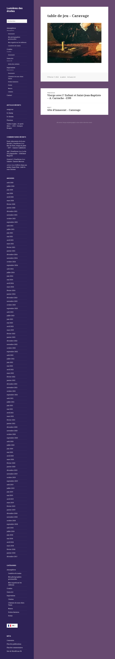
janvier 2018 (11, 553)
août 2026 (10, 183)
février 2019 (11, 506)
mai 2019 (10, 495)
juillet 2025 (10, 229)
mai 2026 (10, 193)
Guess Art (10, 59)
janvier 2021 (11, 423)
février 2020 (11, 463)
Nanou (10, 88)
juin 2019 (10, 492)
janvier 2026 (11, 208)
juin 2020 (10, 449)
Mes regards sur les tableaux (17, 42)
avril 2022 (10, 370)
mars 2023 (10, 330)
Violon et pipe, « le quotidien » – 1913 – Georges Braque (15, 126)
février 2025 (11, 247)
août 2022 (10, 355)
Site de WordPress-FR (14, 651)
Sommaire (11, 34)
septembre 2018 (12, 524)
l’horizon (10, 120)
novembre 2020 (12, 431)
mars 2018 (10, 546)
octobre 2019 (11, 477)
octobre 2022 (11, 348)
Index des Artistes (13, 64)
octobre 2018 (11, 521)
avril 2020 (10, 456)
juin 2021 (10, 405)
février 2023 (11, 334)
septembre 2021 (12, 395)
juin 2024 (10, 276)
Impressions (11, 69)
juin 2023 (10, 319)
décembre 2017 (12, 557)
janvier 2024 (11, 294)
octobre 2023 (11, 305)
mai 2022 (10, 366)
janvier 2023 (11, 337)
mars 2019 (10, 503)
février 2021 (11, 420)
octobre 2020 (11, 434)
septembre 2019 (12, 481)
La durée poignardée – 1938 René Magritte (17, 153)
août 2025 (10, 226)
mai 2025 (10, 236)
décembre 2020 (12, 427)
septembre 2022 (12, 352)
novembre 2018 (12, 517)
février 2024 (11, 290)
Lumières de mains (14, 46)
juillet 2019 (10, 488)
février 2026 (11, 204)
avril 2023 (10, 326)
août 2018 (10, 528)
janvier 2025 (11, 251)
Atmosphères (11, 29)
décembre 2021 (12, 384)
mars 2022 (10, 373)
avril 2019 (10, 499)
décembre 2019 (12, 470)
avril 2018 (10, 542)
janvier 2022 (11, 380)
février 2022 (11, 377)
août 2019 (10, 485)
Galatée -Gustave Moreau (15, 161)
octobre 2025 (11, 219)
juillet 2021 (10, 402)
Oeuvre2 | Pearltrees (14, 159)
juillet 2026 (10, 186)
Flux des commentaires (15, 648)
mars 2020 (10, 459)
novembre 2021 (12, 388)
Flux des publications (14, 644)
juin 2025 (10, 233)
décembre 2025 (12, 211)
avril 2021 (10, 413)
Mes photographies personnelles (14, 38)
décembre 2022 (12, 341)
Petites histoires (13, 82)
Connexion (10, 640)
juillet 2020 (10, 445)
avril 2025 (10, 240)
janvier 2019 (11, 510)
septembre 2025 (12, 222)
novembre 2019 (12, 474)
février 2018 (11, 549)
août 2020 (10, 441)
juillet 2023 (10, 316)
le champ (10, 113)
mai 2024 (10, 280)
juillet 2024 (10, 272)
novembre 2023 (12, 301)
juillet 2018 (10, 531)
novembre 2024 (12, 258)
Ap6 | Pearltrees (12, 151)
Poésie (10, 85)
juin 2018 (10, 535)
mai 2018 (10, 539)
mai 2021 (10, 409)
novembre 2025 (12, 215)
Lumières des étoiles (15, 9)
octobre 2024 (11, 262)
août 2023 (10, 312)
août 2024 (10, 269)
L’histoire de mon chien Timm (15, 77)
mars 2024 (10, 287)
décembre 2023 (12, 298)
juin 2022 (10, 362)
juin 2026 (10, 190)
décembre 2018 (12, 513)
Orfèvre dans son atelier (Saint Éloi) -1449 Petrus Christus (17, 167)
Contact (9, 95)
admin (64, 77)
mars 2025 (10, 244)
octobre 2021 (11, 391)
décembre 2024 (12, 254)
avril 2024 (10, 283)
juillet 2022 (10, 359)
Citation (10, 92)
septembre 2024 (12, 265)
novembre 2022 (12, 344)
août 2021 (10, 398)
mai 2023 (10, 323)
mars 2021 (10, 416)
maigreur (10, 109)
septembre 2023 (12, 308)
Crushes (9, 50)
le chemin (10, 117)
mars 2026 (10, 201)
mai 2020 (10, 452)
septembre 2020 (12, 438)
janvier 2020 (11, 467)
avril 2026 (10, 197)
